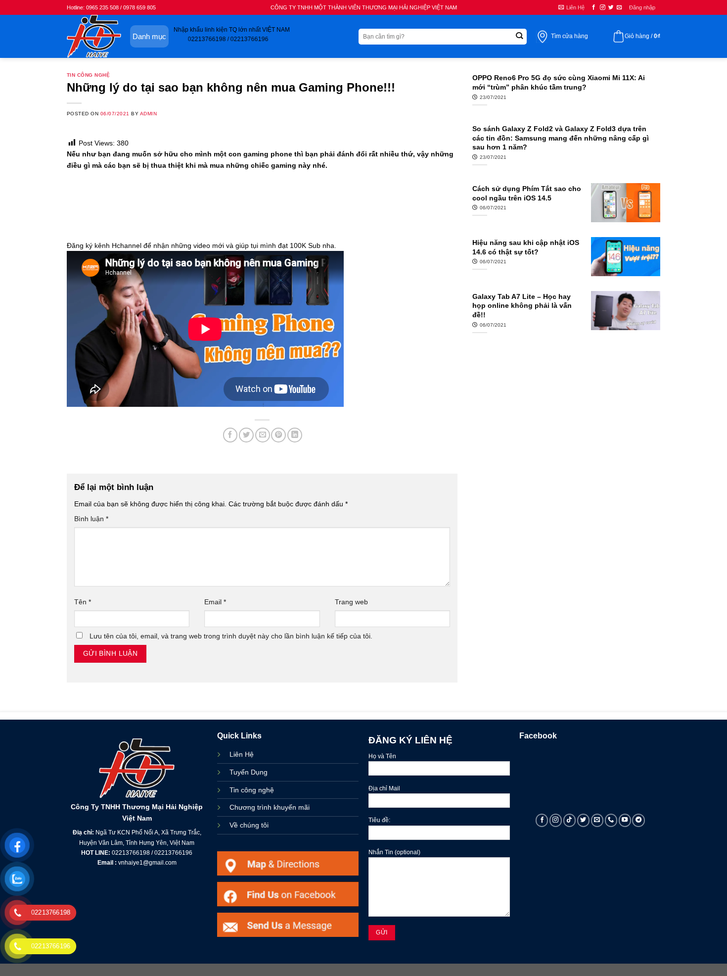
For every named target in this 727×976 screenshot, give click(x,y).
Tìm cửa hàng (569, 36)
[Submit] (519, 37)
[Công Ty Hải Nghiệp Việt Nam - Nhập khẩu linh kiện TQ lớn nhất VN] (94, 36)
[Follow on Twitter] (611, 7)
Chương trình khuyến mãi (269, 807)
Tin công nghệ (88, 75)
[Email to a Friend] (262, 435)
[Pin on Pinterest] (278, 435)
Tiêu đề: (379, 820)
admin (148, 113)
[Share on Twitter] (246, 435)
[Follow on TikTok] (569, 820)
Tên (82, 602)
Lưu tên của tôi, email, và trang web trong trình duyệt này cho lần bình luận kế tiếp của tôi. (231, 636)
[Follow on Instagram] (602, 7)
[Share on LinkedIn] (294, 435)
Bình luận (91, 519)
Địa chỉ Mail (384, 788)
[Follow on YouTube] (625, 820)
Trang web (351, 602)
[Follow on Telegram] (638, 820)
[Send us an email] (619, 7)
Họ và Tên (382, 756)
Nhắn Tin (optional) (394, 852)
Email (215, 602)
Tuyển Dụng (248, 772)
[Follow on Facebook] (593, 7)
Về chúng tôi (249, 825)
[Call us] (611, 820)
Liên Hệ (241, 754)
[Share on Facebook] (230, 435)
